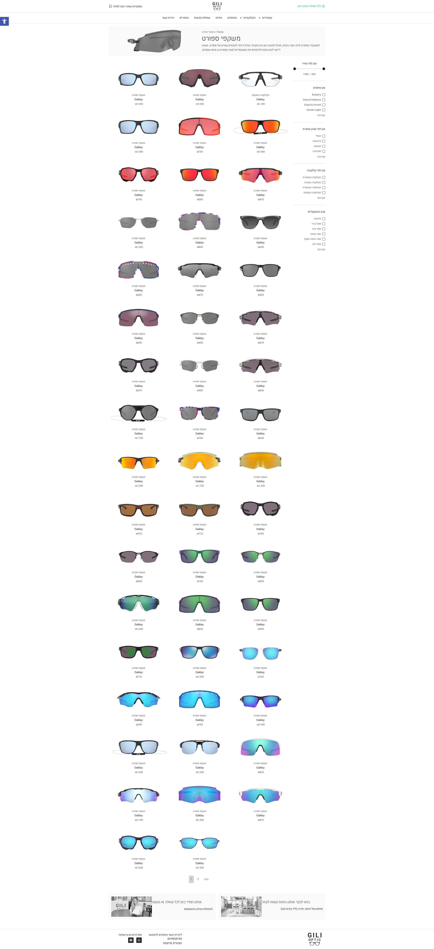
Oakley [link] (138, 99)
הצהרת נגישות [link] (172, 943)
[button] (265, 18)
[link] (4, 21)
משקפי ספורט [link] (138, 95)
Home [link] (220, 32)
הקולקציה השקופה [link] (260, 95)
